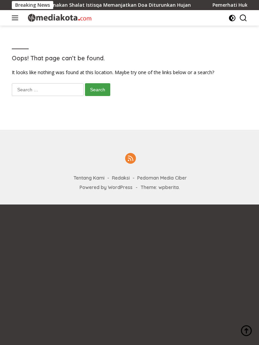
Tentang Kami (89, 178)
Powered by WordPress (106, 187)
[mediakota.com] (57, 17)
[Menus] (16, 18)
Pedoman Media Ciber (162, 178)
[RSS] (130, 159)
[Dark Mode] (232, 18)
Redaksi (121, 178)
